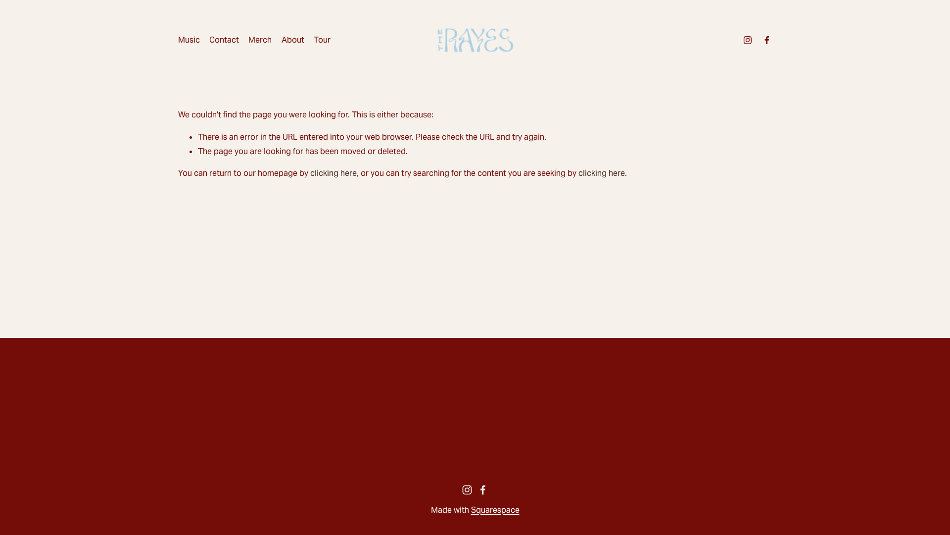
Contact (224, 40)
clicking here (333, 173)
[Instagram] (748, 40)
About (293, 40)
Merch (260, 40)
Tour (322, 40)
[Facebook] (767, 40)
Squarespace (495, 510)
